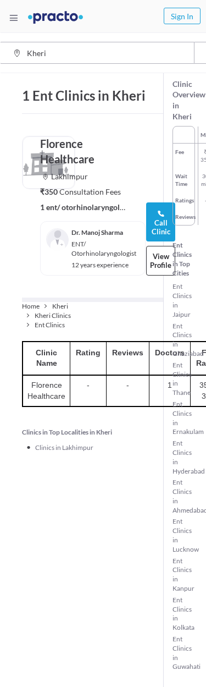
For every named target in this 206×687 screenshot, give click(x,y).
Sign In (182, 16)
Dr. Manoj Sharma (97, 232)
